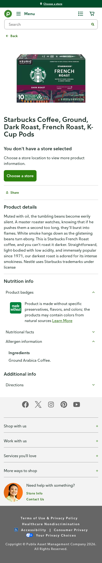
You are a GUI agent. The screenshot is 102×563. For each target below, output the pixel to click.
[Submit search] (93, 24)
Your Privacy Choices (55, 535)
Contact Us (35, 499)
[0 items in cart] (92, 13)
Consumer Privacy (71, 530)
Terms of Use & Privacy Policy (49, 518)
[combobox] (48, 24)
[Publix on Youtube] (76, 407)
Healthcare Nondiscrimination (51, 524)
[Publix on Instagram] (51, 407)
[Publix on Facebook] (25, 407)
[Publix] (8, 14)
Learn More (62, 320)
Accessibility (33, 530)
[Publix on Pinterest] (64, 407)
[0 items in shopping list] (80, 13)
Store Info (34, 493)
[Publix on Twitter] (38, 407)
